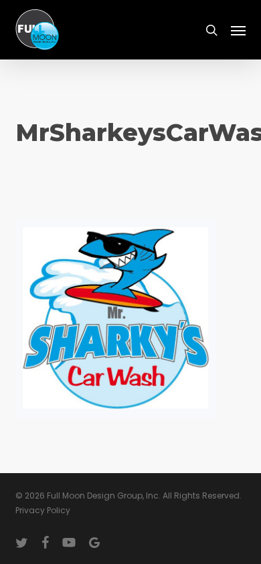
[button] (238, 30)
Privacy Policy (42, 510)
